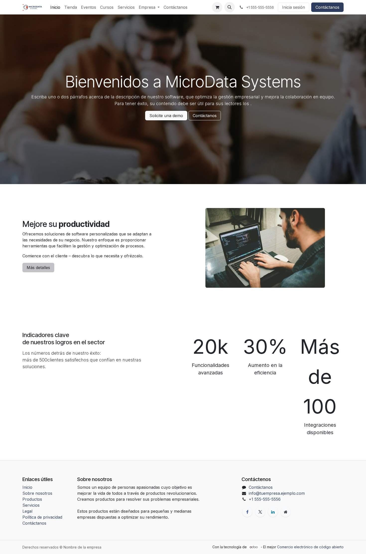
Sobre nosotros (37, 493)
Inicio (27, 487)
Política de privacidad (42, 517)
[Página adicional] (286, 512)
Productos (32, 499)
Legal (27, 511)
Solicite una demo (166, 115)
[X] (260, 512)
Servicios (31, 505)
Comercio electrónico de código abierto (310, 547)
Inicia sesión (293, 7)
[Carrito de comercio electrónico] (217, 7)
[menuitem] (55, 7)
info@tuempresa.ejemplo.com (277, 493)
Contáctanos (327, 7)
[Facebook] (247, 512)
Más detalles (38, 267)
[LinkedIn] (273, 512)
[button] (229, 7)
